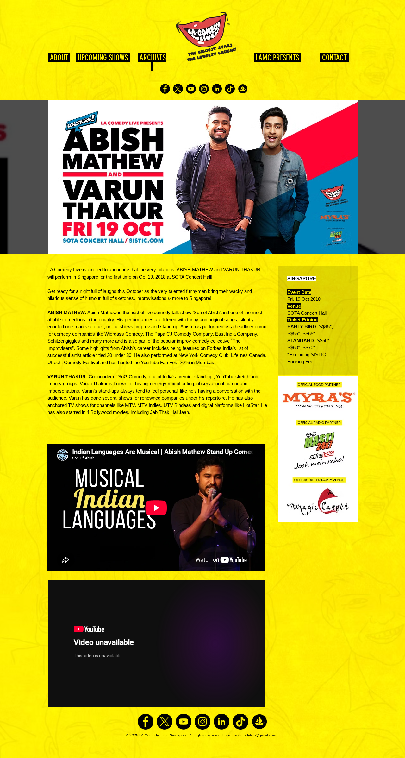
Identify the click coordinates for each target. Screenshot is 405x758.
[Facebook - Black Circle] (165, 89)
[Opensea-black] (243, 89)
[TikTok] (230, 89)
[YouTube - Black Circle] (191, 89)
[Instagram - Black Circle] (204, 89)
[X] (178, 89)
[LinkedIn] (217, 89)
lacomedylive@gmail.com (255, 735)
